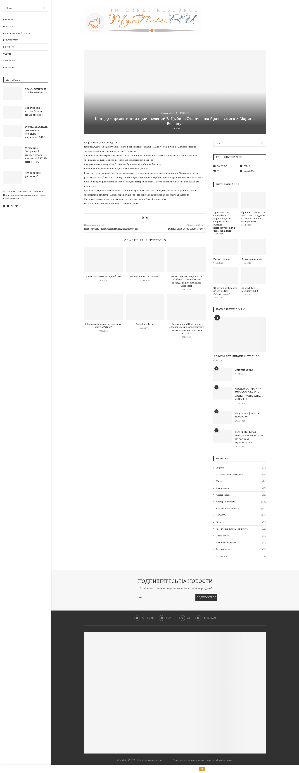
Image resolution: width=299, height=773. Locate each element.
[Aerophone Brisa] (145, 307)
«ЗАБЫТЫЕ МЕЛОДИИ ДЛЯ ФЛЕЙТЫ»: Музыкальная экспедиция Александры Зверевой (186, 281)
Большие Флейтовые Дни (241, 474)
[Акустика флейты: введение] (222, 417)
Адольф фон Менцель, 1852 (249, 289)
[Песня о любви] (225, 247)
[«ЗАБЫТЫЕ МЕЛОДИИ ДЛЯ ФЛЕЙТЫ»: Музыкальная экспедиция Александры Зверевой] (186, 259)
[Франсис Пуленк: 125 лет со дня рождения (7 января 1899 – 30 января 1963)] (253, 200)
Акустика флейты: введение (247, 414)
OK (202, 769)
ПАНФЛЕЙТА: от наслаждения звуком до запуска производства (249, 437)
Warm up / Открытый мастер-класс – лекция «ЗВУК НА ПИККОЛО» (36, 155)
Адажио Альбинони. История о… (237, 356)
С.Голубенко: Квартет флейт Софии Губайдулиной (225, 291)
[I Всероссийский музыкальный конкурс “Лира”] (103, 307)
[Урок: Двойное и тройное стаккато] (12, 93)
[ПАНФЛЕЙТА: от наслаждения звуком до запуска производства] (222, 436)
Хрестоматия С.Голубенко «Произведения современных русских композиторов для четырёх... (186, 328)
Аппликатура (244, 369)
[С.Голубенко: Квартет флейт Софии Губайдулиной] (225, 275)
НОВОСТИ (8, 26)
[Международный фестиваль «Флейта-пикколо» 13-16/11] (12, 131)
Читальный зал (241, 549)
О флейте (8, 47)
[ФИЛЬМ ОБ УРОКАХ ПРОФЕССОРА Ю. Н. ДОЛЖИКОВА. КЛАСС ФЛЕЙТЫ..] (222, 393)
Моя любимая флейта (16, 33)
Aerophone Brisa (144, 323)
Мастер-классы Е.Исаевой (144, 276)
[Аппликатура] (222, 374)
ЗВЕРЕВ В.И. (9, 60)
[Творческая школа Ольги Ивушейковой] (12, 112)
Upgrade (241, 467)
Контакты (9, 67)
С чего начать (241, 535)
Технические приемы (241, 542)
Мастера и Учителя (241, 501)
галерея (242, 556)
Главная (8, 19)
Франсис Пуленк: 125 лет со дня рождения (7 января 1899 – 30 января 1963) (253, 217)
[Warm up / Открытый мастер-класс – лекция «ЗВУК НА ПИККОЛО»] (12, 152)
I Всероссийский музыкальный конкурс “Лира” (103, 325)
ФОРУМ (7, 53)
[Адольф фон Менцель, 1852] (253, 275)
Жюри (241, 481)
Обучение (241, 522)
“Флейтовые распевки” (33, 174)
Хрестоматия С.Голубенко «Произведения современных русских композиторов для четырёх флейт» (224, 221)
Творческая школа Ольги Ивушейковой (34, 111)
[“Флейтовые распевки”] (12, 177)
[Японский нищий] (253, 247)
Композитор (241, 488)
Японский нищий (251, 259)
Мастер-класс (167, 113)
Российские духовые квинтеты (241, 528)
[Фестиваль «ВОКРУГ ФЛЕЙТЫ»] (103, 259)
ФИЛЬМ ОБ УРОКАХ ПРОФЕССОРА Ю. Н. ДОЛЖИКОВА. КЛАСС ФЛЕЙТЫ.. (249, 394)
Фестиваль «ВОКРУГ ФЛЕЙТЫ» (103, 276)
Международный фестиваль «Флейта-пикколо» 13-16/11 (36, 132)
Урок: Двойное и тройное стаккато (36, 90)
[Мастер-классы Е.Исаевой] (145, 259)
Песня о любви (221, 259)
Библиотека (10, 40)
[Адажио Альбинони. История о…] (239, 334)
